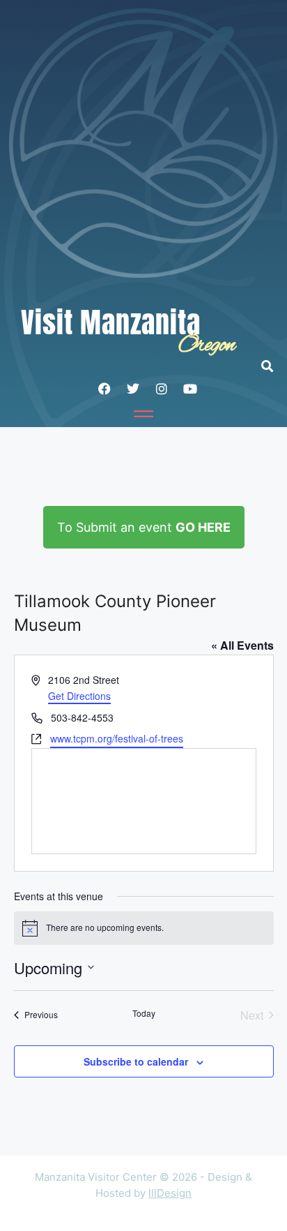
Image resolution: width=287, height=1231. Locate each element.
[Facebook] (104, 388)
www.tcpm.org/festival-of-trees (116, 738)
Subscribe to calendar (136, 1061)
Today (143, 1013)
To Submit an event (144, 527)
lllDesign (170, 1193)
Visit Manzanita (111, 322)
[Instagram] (161, 388)
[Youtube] (190, 388)
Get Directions (79, 696)
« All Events (242, 645)
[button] (274, 366)
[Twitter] (133, 388)
